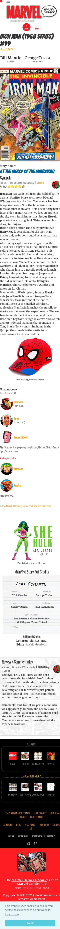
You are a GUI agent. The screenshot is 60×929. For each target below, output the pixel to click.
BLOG (18, 824)
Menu (8, 2)
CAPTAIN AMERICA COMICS (18, 813)
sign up (11, 835)
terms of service (37, 835)
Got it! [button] (30, 923)
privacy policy (23, 835)
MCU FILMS (30, 824)
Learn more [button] (12, 914)
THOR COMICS (36, 817)
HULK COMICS (40, 813)
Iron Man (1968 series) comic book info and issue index (26, 506)
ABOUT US (44, 824)
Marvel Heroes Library (29, 880)
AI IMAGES (8, 824)
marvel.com (51, 835)
